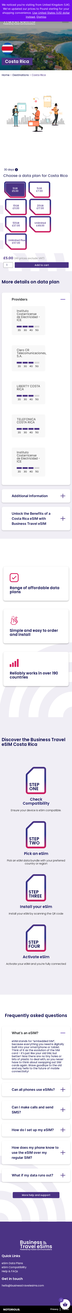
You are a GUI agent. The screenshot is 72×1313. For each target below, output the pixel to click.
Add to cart (42, 265)
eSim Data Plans (12, 1263)
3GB (15, 190)
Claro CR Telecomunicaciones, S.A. (31, 353)
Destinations (20, 75)
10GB (16, 207)
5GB (39, 190)
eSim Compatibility (14, 1267)
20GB (40, 207)
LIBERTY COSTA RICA (28, 388)
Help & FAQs (10, 1271)
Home (6, 75)
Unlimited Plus (16, 242)
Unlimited (40, 224)
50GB (16, 224)
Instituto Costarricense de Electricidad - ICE (28, 315)
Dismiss (41, 16)
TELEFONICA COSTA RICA (26, 421)
